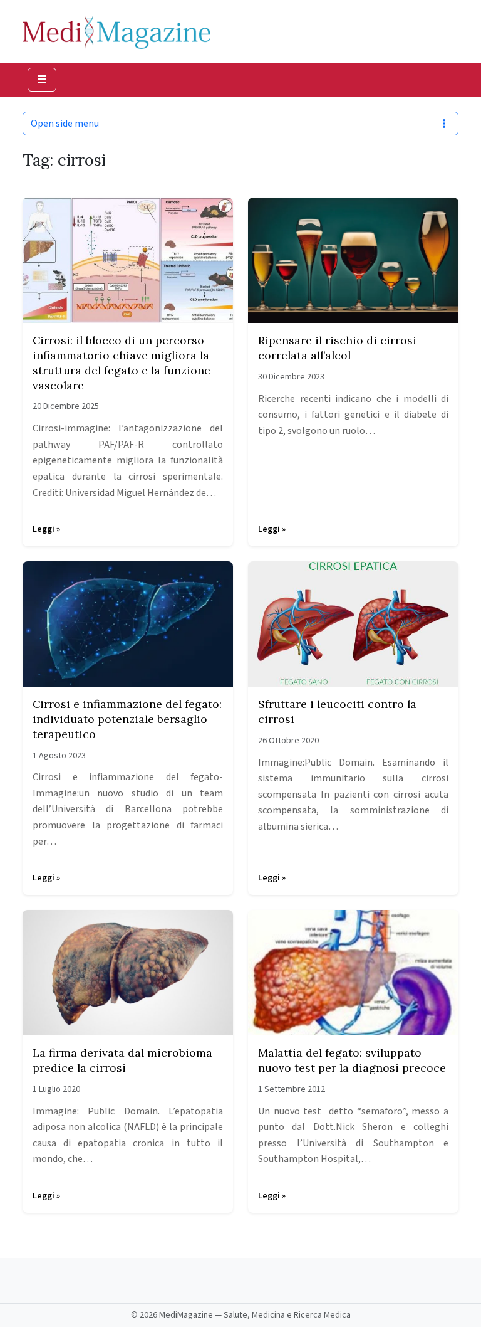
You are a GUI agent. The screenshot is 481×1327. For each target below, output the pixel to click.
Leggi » (46, 529)
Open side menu (65, 123)
